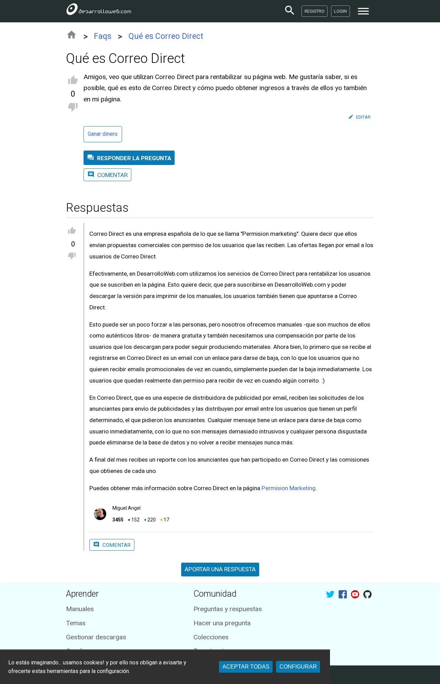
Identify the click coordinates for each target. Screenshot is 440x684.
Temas (76, 623)
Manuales (80, 609)
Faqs (102, 36)
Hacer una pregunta (222, 623)
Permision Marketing (289, 488)
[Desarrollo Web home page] (98, 11)
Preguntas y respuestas (228, 609)
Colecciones (211, 637)
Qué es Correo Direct (166, 36)
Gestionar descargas (96, 637)
